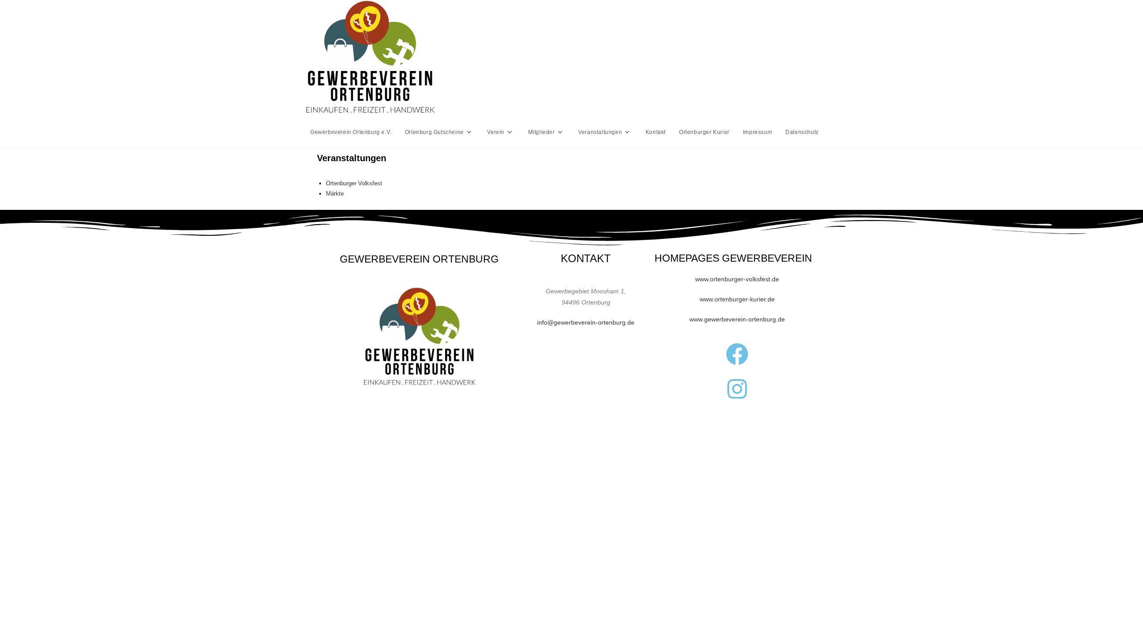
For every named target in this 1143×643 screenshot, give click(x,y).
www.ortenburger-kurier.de (737, 299)
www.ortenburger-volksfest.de (737, 279)
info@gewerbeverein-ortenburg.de (585, 322)
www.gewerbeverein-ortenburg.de (737, 319)
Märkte (335, 193)
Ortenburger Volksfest (354, 183)
